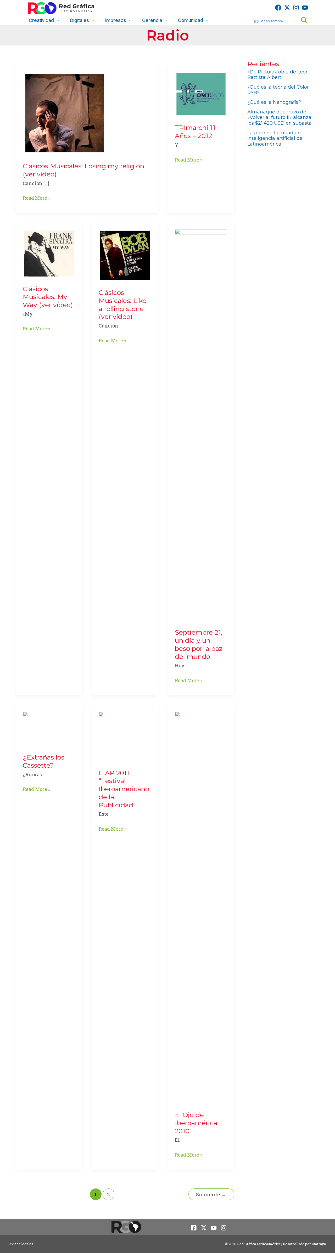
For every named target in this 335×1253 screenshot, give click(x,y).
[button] (56, 20)
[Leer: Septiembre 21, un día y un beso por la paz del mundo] (201, 425)
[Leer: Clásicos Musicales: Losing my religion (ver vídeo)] (65, 113)
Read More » (36, 198)
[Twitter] (287, 8)
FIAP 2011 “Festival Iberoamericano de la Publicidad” (124, 789)
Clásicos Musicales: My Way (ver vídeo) (48, 297)
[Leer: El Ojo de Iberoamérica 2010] (201, 907)
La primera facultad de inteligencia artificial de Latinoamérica (275, 138)
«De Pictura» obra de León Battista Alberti (278, 75)
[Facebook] (278, 8)
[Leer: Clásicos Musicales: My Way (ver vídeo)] (49, 253)
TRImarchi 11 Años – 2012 (195, 132)
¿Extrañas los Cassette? (43, 761)
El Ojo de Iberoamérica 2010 (196, 1123)
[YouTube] (305, 8)
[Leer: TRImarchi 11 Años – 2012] (201, 93)
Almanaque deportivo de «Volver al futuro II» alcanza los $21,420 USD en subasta (279, 117)
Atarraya (319, 1243)
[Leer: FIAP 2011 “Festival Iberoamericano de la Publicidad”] (125, 736)
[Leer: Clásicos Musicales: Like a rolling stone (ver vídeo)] (125, 255)
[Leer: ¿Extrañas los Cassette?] (49, 728)
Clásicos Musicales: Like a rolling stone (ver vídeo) (123, 304)
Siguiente (211, 1194)
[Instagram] (296, 8)
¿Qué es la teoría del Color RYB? (278, 90)
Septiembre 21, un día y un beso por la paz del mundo (198, 644)
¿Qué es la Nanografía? (274, 102)
